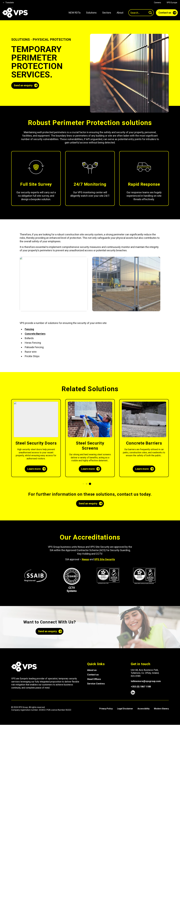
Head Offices (94, 679)
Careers (157, 2)
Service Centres (96, 683)
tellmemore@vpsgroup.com (146, 681)
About (120, 12)
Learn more (34, 468)
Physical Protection (52, 40)
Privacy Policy (106, 709)
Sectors (106, 12)
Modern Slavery (161, 709)
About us (92, 670)
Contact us (93, 674)
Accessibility (143, 709)
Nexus (85, 559)
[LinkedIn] (133, 692)
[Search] (150, 12)
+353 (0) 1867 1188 (141, 686)
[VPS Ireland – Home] (15, 13)
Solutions (20, 40)
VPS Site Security (104, 559)
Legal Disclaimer (125, 709)
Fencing (29, 329)
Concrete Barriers (35, 333)
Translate (9, 2)
